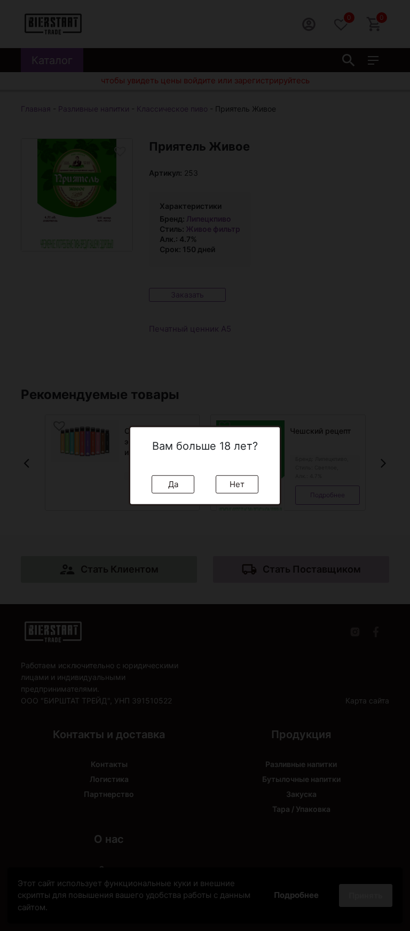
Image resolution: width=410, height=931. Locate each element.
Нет (237, 484)
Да (173, 484)
